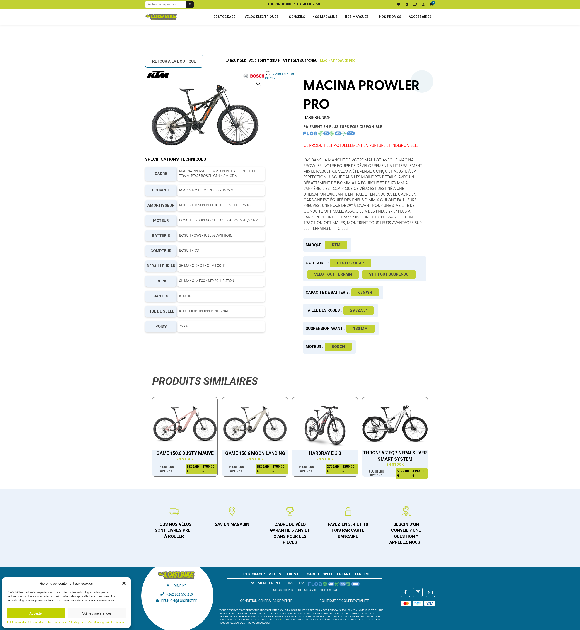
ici (281, 619)
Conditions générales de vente (107, 622)
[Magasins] (407, 4)
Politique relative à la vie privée (26, 622)
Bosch (338, 346)
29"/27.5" (358, 310)
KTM (336, 244)
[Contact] (415, 4)
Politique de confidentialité (344, 601)
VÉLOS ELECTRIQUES (262, 17)
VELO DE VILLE (291, 574)
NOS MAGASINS (325, 17)
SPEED (328, 574)
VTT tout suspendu (300, 61)
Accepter (36, 613)
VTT (272, 574)
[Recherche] (190, 4)
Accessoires (420, 17)
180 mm (360, 328)
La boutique (235, 61)
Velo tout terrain (264, 61)
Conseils (297, 17)
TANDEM (361, 574)
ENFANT (344, 574)
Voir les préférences (97, 613)
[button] (124, 583)
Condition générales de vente (266, 601)
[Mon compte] (423, 4)
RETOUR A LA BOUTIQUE (174, 61)
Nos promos (390, 17)
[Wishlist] (398, 4)
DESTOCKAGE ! (225, 17)
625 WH (365, 292)
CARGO (313, 574)
